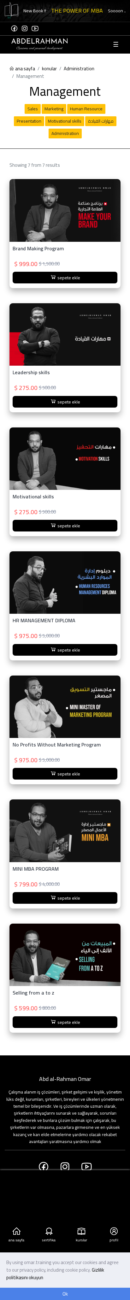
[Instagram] (25, 28)
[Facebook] (14, 28)
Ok (65, 1293)
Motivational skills (64, 121)
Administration (79, 68)
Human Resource (86, 109)
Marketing (53, 109)
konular (49, 68)
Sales (32, 109)
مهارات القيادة (101, 121)
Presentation (29, 121)
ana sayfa (24, 68)
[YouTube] (35, 28)
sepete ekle (68, 278)
